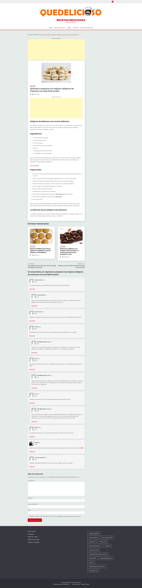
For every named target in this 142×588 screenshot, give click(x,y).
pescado (92, 541)
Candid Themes (85, 584)
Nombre (30, 498)
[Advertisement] (56, 49)
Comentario (31, 480)
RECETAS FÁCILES (59, 27)
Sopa (91, 562)
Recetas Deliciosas (71, 20)
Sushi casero (93, 570)
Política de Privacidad (33, 539)
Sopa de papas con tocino (97, 566)
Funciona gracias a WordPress (61, 584)
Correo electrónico (33, 504)
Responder (32, 289)
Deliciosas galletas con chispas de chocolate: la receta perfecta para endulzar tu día (69, 251)
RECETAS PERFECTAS (86, 27)
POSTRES (75, 27)
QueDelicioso (36, 94)
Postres (103, 541)
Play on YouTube (34, 165)
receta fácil (93, 550)
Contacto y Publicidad (33, 542)
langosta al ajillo (94, 533)
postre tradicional (95, 546)
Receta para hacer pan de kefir (98, 554)
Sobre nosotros (32, 531)
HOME (51, 27)
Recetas (92, 558)
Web (29, 510)
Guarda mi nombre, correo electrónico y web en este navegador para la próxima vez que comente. (55, 516)
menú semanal (93, 537)
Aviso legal (31, 534)
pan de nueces (107, 537)
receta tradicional (106, 558)
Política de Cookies (33, 536)
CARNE (69, 27)
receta (107, 546)
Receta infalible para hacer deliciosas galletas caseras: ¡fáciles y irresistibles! (40, 250)
